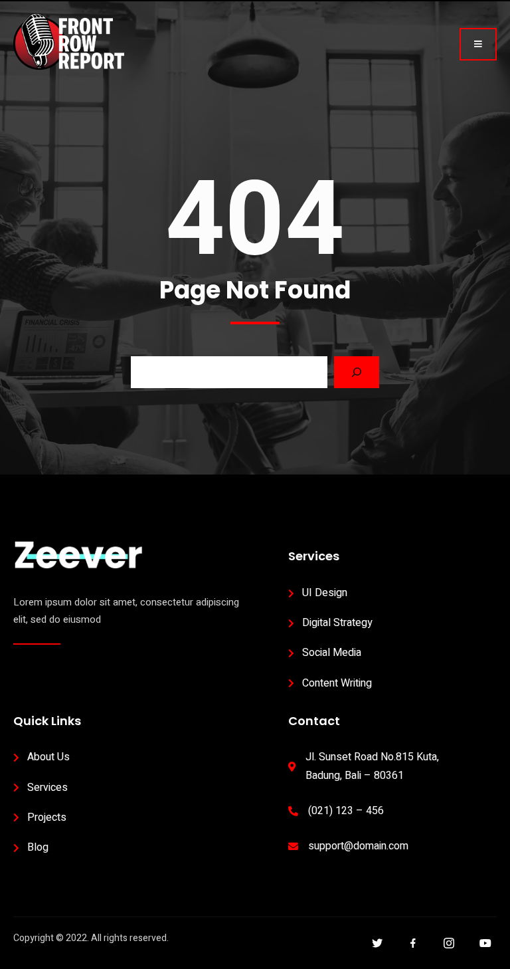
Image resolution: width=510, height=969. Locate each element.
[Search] (356, 372)
